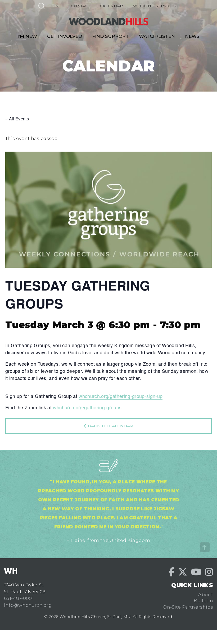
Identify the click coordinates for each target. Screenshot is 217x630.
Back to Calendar (110, 425)
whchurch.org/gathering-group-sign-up (120, 395)
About (205, 594)
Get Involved (64, 36)
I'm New (27, 36)
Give (56, 6)
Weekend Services (154, 6)
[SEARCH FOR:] (41, 5)
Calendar (111, 6)
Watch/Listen (157, 36)
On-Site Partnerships (188, 607)
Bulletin (203, 600)
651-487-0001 (19, 598)
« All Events (17, 119)
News (192, 36)
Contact (80, 6)
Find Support (110, 36)
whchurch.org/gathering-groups (87, 407)
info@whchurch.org (28, 605)
